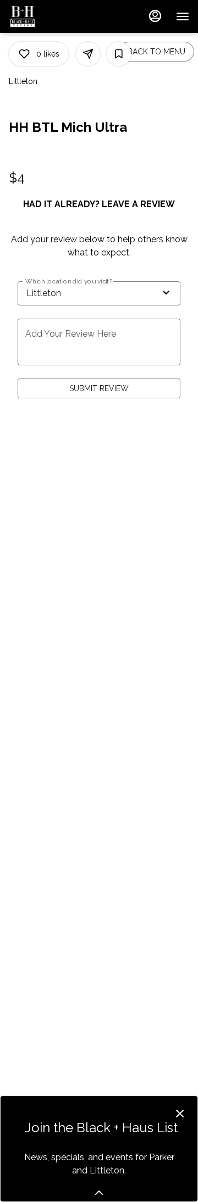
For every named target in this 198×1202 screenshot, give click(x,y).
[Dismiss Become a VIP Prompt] (180, 1113)
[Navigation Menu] (182, 16)
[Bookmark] (119, 54)
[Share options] (88, 54)
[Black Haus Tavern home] (58, 16)
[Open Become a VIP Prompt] (99, 1192)
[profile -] (155, 16)
